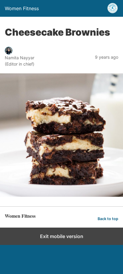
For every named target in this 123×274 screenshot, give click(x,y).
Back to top (108, 219)
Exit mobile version (61, 236)
